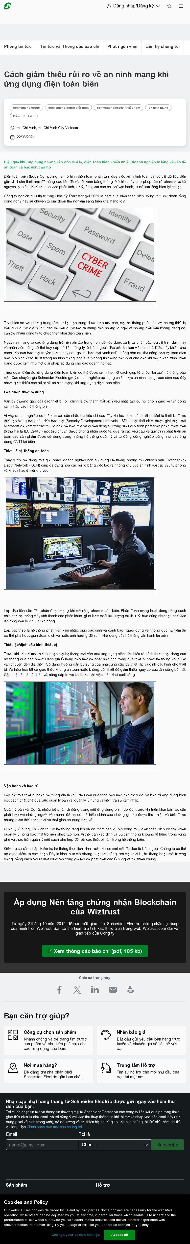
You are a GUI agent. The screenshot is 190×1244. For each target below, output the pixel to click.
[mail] (113, 990)
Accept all (119, 1235)
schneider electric (26, 107)
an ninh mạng (158, 107)
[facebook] (59, 990)
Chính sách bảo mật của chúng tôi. (55, 1127)
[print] (131, 990)
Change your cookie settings (76, 1235)
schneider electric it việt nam (118, 107)
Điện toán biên (23, 116)
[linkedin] (95, 990)
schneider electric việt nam (68, 107)
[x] (77, 990)
